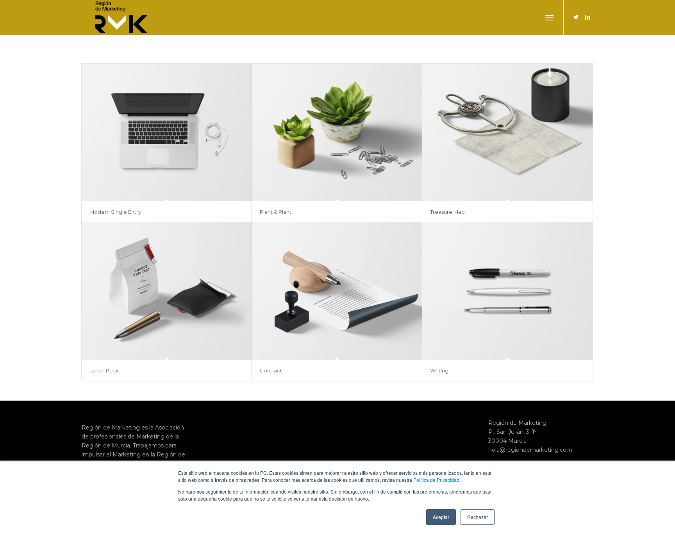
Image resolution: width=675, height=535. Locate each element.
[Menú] (549, 17)
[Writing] (507, 291)
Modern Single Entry (115, 212)
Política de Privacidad (436, 479)
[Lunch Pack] (167, 291)
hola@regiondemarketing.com (530, 449)
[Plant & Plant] (337, 132)
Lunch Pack (104, 370)
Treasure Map (447, 212)
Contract (271, 370)
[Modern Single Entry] (167, 132)
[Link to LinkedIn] (587, 17)
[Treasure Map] (507, 132)
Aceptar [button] (441, 517)
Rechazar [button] (477, 517)
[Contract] (337, 291)
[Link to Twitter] (576, 17)
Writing (439, 370)
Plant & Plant (275, 212)
